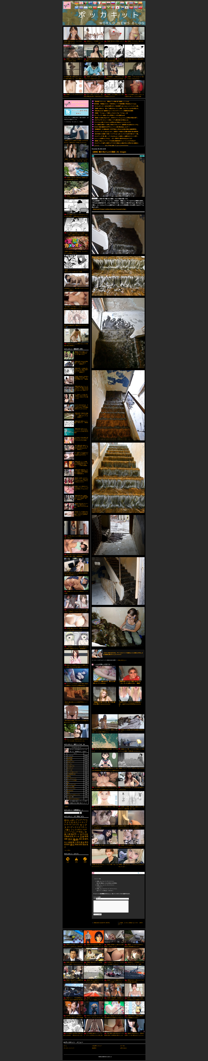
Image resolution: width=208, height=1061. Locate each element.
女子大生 (84, 834)
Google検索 (69, 757)
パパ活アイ (69, 796)
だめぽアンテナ (70, 761)
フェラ (74, 830)
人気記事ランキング (96, 1045)
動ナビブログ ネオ (71, 784)
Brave (68, 792)
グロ (93, 155)
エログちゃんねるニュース (73, 794)
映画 (86, 836)
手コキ (76, 836)
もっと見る (67, 850)
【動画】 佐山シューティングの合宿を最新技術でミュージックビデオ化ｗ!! (115, 140)
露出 (72, 845)
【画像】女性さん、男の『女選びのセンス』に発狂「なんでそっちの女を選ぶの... (116, 108)
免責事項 (94, 1048)
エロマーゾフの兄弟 (71, 780)
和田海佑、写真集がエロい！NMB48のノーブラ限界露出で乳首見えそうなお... (115, 103)
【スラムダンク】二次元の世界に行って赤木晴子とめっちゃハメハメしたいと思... (116, 106)
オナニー (77, 822)
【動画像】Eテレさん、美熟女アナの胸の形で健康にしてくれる (111, 101)
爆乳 (86, 839)
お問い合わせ (123, 1048)
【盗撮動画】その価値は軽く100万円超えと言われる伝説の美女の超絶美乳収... (115, 129)
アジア (79, 820)
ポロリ (80, 830)
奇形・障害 (142, 155)
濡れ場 (81, 839)
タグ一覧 (122, 1045)
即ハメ (77, 834)
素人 (74, 842)
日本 (82, 836)
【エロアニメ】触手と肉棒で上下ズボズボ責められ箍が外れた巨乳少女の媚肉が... (116, 143)
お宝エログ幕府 (70, 786)
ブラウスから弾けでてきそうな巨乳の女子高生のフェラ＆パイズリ (112, 122)
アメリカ (68, 822)
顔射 (80, 844)
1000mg (69, 776)
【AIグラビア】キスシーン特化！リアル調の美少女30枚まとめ (111, 120)
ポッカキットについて (69, 1048)
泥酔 (66, 839)
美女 (82, 842)
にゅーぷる (69, 770)
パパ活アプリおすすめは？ (73, 798)
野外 (68, 845)
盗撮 (70, 842)
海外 (76, 839)
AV (65, 820)
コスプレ (76, 824)
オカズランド (70, 768)
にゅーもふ (69, 763)
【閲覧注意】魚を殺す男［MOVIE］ (101, 922)
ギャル (69, 824)
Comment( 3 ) (141, 873)
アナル (85, 820)
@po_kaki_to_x (122, 660)
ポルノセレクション (71, 778)
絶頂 (78, 842)
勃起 (72, 834)
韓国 (76, 844)
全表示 (66, 806)
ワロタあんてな (70, 766)
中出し (81, 832)
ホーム (65, 1045)
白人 (66, 842)
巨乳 (72, 836)
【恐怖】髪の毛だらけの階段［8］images (109, 152)
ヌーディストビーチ (75, 827)
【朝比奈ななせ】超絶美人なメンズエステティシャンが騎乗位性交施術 (113, 110)
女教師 (67, 836)
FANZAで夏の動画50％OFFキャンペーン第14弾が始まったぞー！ (112, 127)
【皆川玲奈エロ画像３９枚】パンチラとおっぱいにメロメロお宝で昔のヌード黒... (116, 133)
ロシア (75, 832)
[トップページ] (67, 5)
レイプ (69, 832)
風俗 (84, 845)
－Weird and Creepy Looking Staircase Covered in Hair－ (109, 209)
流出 (70, 839)
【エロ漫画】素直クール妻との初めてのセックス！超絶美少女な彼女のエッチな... (116, 124)
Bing (68, 782)
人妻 (68, 834)
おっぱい (71, 820)
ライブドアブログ (71, 788)
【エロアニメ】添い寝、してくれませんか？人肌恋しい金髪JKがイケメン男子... (116, 136)
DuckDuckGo (70, 790)
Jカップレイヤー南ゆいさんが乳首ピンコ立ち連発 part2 (109, 115)
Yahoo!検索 (69, 759)
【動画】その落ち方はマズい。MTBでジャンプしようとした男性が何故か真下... (116, 117)
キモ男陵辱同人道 (71, 774)
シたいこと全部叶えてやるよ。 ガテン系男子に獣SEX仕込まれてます (113, 138)
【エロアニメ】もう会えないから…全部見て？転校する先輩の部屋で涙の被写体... (116, 131)
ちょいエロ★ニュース (72, 772)
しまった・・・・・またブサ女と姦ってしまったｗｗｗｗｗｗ (111, 145)
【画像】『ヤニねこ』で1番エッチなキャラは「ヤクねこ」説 (111, 113)
